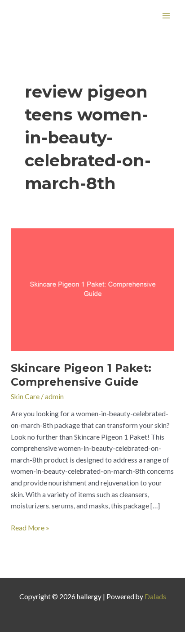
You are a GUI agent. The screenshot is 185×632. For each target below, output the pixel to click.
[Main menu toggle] (166, 15)
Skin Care (25, 396)
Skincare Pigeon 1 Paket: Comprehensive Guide (81, 374)
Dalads (155, 596)
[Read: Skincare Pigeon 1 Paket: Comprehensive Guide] (92, 289)
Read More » (30, 527)
